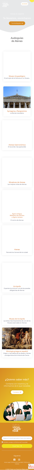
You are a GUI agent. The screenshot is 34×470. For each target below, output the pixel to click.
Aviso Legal (7, 462)
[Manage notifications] (29, 465)
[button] (31, 4)
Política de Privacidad (21, 442)
